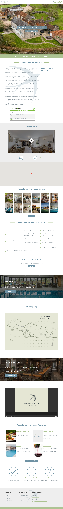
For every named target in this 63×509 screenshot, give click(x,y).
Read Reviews (12, 119)
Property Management (25, 498)
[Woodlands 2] (9, 198)
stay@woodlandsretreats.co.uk (39, 501)
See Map (31, 266)
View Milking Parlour (11, 375)
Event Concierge (48, 431)
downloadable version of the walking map (19, 311)
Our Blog (9, 498)
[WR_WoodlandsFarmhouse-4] (18, 208)
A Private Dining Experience (24, 431)
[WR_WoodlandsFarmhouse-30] (36, 208)
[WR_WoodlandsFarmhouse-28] (18, 198)
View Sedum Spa (10, 291)
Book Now (14, 478)
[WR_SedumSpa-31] (36, 198)
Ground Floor (27, 158)
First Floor (40, 158)
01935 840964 (35, 497)
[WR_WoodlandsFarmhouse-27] (27, 208)
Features (46, 56)
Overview (16, 56)
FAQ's (49, 478)
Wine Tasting (47, 446)
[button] (31, 173)
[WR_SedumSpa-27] (54, 208)
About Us (9, 495)
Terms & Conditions (55, 507)
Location (33, 56)
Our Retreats (9, 500)
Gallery (39, 56)
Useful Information (24, 495)
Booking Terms (24, 497)
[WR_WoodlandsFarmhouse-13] (9, 208)
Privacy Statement (48, 507)
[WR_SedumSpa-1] (45, 208)
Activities (22, 500)
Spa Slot (18, 446)
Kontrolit (33, 507)
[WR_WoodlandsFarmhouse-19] (45, 198)
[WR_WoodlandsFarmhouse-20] (27, 198)
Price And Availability (31, 478)
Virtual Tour (25, 56)
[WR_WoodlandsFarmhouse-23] (54, 198)
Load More (31, 215)
